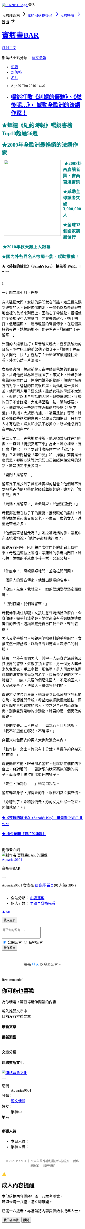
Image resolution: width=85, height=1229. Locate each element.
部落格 (16, 72)
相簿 (14, 67)
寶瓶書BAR (20, 35)
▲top (6, 911)
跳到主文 (9, 48)
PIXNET (21, 1161)
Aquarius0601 (12, 860)
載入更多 (9, 920)
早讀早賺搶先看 (42, 903)
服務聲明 (49, 1165)
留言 (50, 885)
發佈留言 (9, 948)
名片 (14, 78)
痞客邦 (40, 885)
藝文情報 (39, 58)
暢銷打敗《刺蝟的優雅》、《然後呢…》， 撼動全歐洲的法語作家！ (46, 105)
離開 (26, 1220)
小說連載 (37, 898)
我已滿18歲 (11, 1220)
